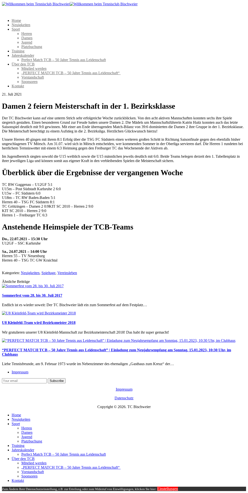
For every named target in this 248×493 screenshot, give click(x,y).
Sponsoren (29, 82)
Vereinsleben (67, 273)
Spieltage (48, 273)
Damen (26, 38)
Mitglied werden (33, 68)
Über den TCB (23, 64)
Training (18, 51)
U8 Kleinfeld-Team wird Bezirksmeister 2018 (39, 322)
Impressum (20, 372)
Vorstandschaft (32, 77)
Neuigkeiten (21, 25)
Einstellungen (167, 489)
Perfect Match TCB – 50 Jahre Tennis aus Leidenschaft (63, 60)
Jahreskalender (23, 55)
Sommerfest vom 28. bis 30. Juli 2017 (32, 295)
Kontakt (18, 86)
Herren (26, 34)
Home (16, 20)
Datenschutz (124, 398)
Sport (16, 29)
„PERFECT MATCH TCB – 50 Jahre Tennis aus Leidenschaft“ (71, 73)
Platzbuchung (31, 47)
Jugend (26, 42)
